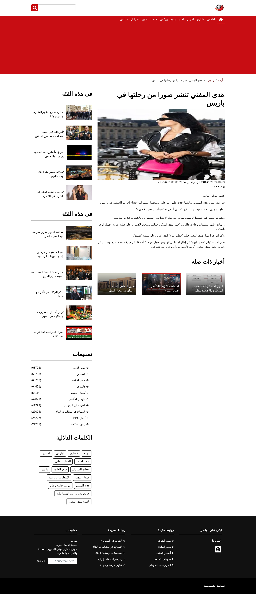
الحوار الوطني (63, 461)
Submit (41, 561)
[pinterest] (218, 549)
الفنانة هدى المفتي (79, 501)
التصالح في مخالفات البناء (71, 411)
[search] (34, 7)
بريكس (164, 19)
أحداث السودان (81, 469)
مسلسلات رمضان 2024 (108, 552)
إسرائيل (135, 19)
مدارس (124, 19)
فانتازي (200, 19)
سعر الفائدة (79, 380)
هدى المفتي (83, 485)
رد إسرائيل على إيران (110, 559)
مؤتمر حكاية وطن (60, 485)
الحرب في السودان (75, 405)
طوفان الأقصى (77, 399)
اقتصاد (153, 19)
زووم (173, 19)
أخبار (181, 19)
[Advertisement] (128, 49)
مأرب (221, 80)
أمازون (190, 19)
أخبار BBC (79, 417)
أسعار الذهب (78, 392)
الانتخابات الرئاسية (59, 477)
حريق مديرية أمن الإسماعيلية (73, 493)
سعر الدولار (79, 367)
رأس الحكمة (78, 424)
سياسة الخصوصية (214, 585)
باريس (44, 469)
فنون (145, 19)
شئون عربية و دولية (111, 565)
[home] (221, 19)
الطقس (211, 19)
